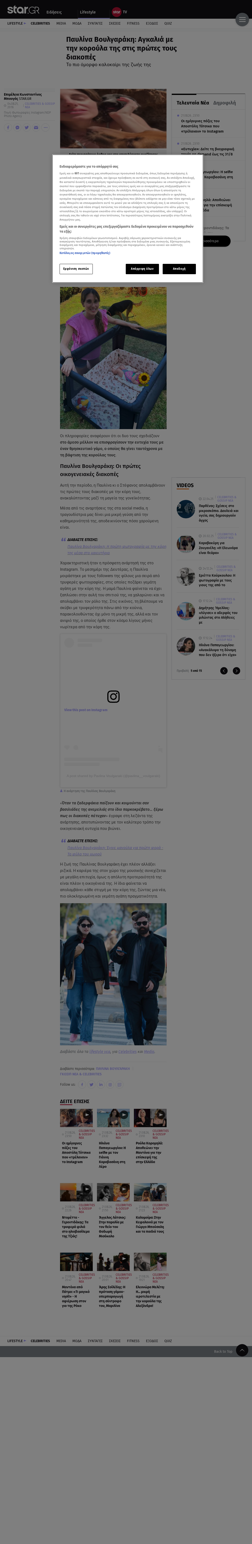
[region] (127, 218)
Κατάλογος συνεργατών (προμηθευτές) (85, 253)
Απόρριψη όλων (142, 268)
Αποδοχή (179, 268)
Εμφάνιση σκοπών (76, 268)
